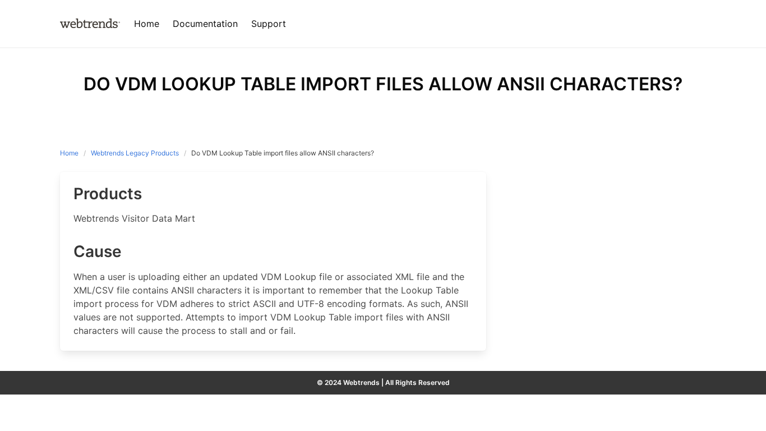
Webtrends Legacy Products (135, 153)
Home (69, 153)
